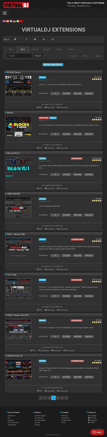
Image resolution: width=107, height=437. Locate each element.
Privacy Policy (66, 420)
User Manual (39, 418)
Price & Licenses (13, 422)
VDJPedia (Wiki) (40, 420)
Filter (85, 56)
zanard (99, 77)
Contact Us (65, 418)
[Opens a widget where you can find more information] (97, 432)
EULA (63, 422)
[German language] (14, 21)
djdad (100, 117)
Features (11, 420)
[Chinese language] (21, 21)
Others (71, 49)
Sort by (73, 56)
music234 (98, 279)
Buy (9, 418)
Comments (50, 107)
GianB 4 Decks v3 (14, 356)
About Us (64, 416)
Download (11, 416)
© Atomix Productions (53, 435)
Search (38, 56)
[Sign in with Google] (53, 39)
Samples (46, 49)
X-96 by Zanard (13, 72)
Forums (37, 425)
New (11, 49)
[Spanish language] (7, 21)
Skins (23, 49)
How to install (63, 107)
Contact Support (40, 416)
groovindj (98, 158)
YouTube (93, 418)
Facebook (93, 416)
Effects (35, 49)
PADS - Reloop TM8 (16, 234)
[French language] (11, 21)
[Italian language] (17, 21)
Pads (59, 49)
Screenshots (12, 425)
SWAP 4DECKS (13, 194)
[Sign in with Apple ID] (44, 39)
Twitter (92, 422)
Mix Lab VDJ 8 (13, 153)
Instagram (93, 420)
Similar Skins (44, 350)
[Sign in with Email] (15, 39)
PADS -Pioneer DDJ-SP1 (18, 315)
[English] (4, 21)
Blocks (10, 113)
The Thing (11, 275)
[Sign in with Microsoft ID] (35, 39)
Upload (98, 56)
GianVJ (99, 360)
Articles (37, 422)
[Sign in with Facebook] (26, 39)
